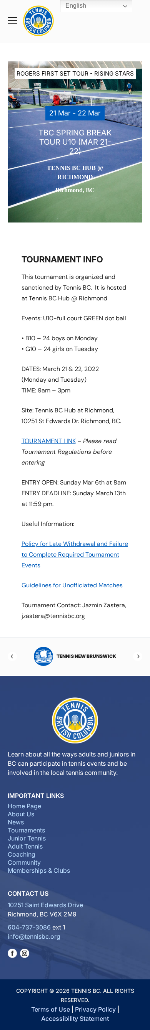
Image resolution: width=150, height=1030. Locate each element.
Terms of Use (50, 1009)
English (75, 5)
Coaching (21, 854)
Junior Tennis (27, 838)
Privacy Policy (95, 1009)
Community (24, 862)
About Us (21, 814)
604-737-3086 (29, 927)
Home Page (24, 806)
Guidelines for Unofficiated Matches (72, 585)
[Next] (137, 656)
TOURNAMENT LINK (49, 441)
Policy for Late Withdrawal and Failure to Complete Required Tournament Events (75, 554)
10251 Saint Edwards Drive (45, 905)
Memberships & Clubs (39, 870)
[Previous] (12, 656)
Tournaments (26, 830)
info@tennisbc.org (34, 936)
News (16, 822)
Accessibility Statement (75, 1018)
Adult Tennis (25, 846)
